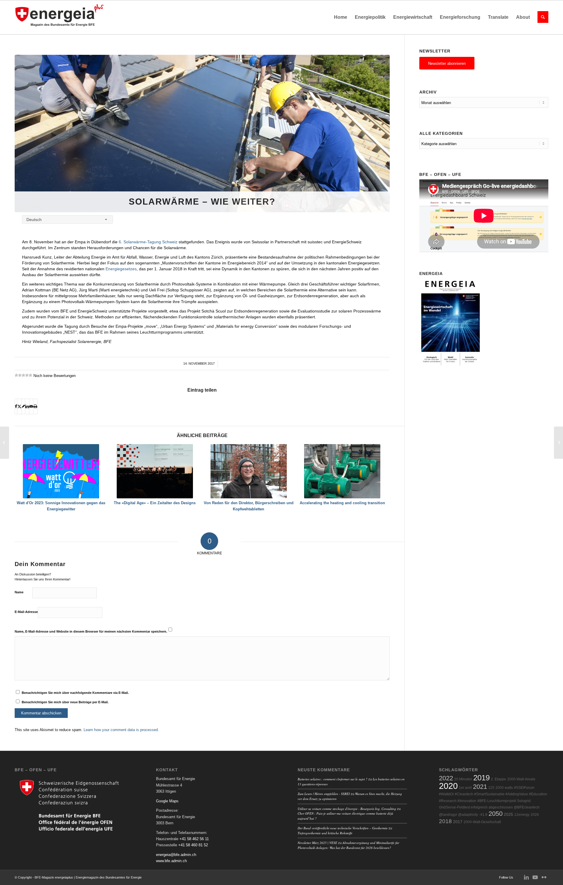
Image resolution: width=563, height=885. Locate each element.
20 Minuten (463, 779)
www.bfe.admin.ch (171, 861)
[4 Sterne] (27, 375)
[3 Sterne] (23, 375)
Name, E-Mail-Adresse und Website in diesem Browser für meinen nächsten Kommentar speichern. (91, 631)
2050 (496, 813)
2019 (481, 778)
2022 (446, 778)
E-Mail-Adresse (26, 612)
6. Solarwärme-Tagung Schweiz (148, 241)
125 (491, 788)
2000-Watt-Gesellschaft (482, 822)
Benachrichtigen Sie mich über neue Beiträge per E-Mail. (65, 702)
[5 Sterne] (30, 375)
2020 (448, 786)
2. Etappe (498, 779)
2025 (508, 814)
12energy (522, 815)
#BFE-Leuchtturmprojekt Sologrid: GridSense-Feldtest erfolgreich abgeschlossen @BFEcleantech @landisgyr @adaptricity (489, 808)
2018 (445, 821)
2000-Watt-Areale (521, 779)
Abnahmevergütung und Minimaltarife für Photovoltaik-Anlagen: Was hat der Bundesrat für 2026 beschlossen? (348, 845)
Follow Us (506, 877)
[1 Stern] (16, 375)
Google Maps (167, 801)
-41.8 (483, 815)
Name (19, 592)
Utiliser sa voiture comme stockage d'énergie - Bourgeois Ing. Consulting (347, 808)
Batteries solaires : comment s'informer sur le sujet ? (332, 779)
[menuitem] (340, 17)
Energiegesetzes (121, 268)
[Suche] (541, 17)
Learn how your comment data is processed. (121, 730)
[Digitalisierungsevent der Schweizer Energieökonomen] (4, 443)
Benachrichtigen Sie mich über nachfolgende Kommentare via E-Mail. (75, 692)
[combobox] (67, 219)
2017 (457, 822)
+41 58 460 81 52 (193, 845)
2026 (535, 815)
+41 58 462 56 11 (194, 839)
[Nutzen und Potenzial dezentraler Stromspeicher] (558, 443)
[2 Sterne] (20, 375)
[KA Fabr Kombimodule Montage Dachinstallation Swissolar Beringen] (202, 133)
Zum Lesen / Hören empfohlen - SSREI (324, 793)
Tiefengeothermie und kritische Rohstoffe (325, 833)
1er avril (465, 788)
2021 (480, 786)
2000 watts (504, 788)
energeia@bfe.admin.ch (176, 854)
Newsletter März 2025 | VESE (317, 842)
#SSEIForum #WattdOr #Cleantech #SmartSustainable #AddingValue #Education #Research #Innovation (493, 794)
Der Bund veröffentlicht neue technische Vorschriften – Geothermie (343, 828)
